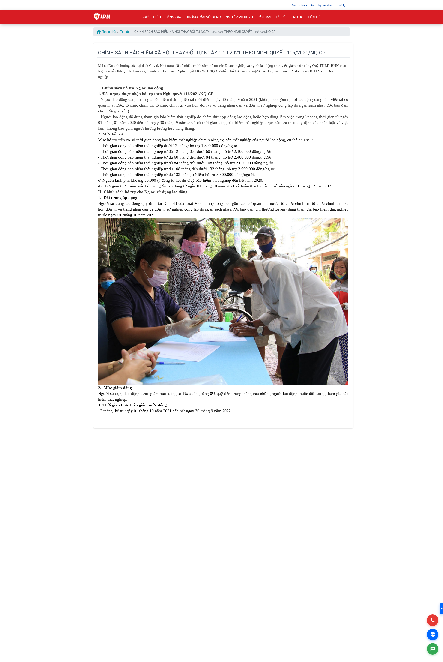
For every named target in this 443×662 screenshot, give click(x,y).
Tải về (281, 17)
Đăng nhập (299, 5)
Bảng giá (173, 17)
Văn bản (264, 17)
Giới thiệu (152, 17)
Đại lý (341, 5)
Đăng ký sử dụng (322, 5)
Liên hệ (314, 17)
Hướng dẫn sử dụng (203, 17)
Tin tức (296, 17)
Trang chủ (106, 31)
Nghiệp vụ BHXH (239, 17)
